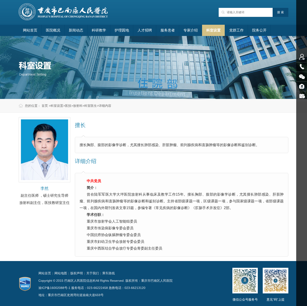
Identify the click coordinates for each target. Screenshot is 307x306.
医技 (68, 105)
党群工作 (236, 30)
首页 (45, 105)
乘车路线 (108, 273)
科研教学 (99, 30)
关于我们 (92, 273)
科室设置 (213, 30)
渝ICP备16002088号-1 (54, 288)
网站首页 (30, 30)
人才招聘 (145, 30)
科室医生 (90, 105)
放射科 (77, 105)
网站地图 (60, 273)
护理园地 (122, 30)
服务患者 (167, 30)
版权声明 (76, 273)
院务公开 (259, 30)
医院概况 (53, 30)
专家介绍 (190, 30)
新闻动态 (76, 30)
